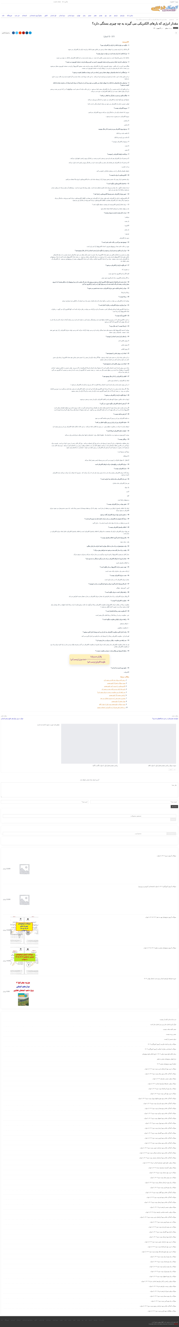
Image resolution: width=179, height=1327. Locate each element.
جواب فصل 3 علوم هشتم (118, 701)
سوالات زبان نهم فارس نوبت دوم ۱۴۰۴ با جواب (163, 1187)
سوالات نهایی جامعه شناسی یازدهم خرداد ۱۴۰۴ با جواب (160, 1212)
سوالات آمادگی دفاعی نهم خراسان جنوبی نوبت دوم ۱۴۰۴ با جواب (158, 1148)
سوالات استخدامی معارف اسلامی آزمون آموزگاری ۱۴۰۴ (160, 1049)
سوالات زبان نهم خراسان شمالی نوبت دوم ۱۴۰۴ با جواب (160, 1182)
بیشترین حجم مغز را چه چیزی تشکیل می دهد (112, 698)
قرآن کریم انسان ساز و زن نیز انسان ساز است (163, 1024)
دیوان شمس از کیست (170, 1039)
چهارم (78, 15)
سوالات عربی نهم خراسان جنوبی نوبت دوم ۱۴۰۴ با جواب (160, 1242)
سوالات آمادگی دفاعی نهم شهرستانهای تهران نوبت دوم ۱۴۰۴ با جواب (157, 1098)
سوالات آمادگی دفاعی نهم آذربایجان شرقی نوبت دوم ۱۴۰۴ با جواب (157, 1158)
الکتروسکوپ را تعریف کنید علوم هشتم (114, 686)
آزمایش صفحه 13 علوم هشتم (117, 695)
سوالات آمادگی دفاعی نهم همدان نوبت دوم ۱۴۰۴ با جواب (160, 1108)
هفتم (95, 15)
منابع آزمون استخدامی (36, 15)
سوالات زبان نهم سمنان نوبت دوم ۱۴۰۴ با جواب (163, 1296)
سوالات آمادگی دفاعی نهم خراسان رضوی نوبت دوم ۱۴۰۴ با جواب (158, 1306)
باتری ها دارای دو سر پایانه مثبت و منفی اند (113, 689)
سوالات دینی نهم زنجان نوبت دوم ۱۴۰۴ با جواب (163, 1177)
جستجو (173, 819)
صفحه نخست (57, 1)
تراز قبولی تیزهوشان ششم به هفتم (166, 1059)
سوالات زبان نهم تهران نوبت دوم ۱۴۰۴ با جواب (163, 1271)
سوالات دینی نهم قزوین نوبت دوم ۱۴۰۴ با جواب (163, 1222)
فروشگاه (9, 15)
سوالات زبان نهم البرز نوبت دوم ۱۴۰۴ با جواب (163, 1301)
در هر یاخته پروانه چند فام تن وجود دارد (114, 680)
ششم (89, 15)
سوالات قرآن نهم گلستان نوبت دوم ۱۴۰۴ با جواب (162, 1232)
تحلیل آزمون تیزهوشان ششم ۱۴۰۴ (166, 1064)
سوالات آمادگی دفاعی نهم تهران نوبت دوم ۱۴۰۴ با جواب (160, 1123)
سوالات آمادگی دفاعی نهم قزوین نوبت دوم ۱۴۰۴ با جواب (160, 1138)
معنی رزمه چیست (171, 1034)
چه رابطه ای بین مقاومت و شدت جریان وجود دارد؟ (111, 692)
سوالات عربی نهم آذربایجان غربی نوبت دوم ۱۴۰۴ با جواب (160, 1069)
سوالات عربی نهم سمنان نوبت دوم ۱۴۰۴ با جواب (162, 1172)
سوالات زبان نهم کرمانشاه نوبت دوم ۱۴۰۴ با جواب (162, 1088)
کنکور (46, 15)
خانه (3, 15)
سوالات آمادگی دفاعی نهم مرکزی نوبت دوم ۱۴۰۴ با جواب (160, 1113)
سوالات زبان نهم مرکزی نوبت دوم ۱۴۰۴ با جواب (162, 1266)
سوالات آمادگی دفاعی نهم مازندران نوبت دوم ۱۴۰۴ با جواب (159, 1103)
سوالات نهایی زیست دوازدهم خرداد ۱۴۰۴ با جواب (162, 1286)
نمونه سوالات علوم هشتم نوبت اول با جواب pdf (112, 704)
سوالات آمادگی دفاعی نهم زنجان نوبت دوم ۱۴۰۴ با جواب (160, 1073)
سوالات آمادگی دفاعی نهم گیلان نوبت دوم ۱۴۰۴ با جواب (160, 1192)
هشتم (100, 15)
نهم (106, 15)
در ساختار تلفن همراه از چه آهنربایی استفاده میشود (111, 707)
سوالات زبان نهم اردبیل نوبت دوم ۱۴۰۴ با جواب (163, 1256)
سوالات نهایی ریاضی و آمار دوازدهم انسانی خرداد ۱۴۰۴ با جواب (158, 1281)
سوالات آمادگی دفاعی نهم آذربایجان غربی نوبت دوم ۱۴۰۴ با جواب (158, 1217)
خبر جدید (17, 15)
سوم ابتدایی (71, 15)
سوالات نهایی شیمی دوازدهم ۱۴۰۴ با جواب (164, 1078)
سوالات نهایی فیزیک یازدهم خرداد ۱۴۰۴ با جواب (163, 1291)
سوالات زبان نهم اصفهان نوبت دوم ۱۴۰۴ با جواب (162, 1276)
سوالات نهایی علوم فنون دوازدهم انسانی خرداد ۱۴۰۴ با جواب (159, 1162)
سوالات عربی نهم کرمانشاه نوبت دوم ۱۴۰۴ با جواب (162, 1246)
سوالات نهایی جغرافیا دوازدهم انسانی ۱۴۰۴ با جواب (162, 1083)
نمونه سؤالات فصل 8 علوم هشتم (116, 683)
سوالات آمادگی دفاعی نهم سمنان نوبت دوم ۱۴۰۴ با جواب (160, 1143)
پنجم (84, 15)
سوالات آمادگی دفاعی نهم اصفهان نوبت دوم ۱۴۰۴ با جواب (160, 1118)
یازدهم (115, 15)
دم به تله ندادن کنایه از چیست (168, 1019)
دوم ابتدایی (62, 15)
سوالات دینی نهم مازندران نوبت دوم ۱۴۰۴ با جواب (162, 1227)
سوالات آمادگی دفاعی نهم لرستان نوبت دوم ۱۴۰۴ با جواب (160, 1202)
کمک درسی (161, 1322)
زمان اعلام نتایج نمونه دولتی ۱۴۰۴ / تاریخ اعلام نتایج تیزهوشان (159, 1054)
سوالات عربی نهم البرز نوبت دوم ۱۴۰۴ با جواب (163, 1093)
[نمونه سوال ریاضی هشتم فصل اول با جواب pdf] (148, 744)
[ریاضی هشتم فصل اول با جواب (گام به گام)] (89, 744)
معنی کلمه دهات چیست (169, 1029)
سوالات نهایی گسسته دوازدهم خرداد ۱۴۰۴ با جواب (162, 1167)
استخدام (24, 15)
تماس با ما (65, 1)
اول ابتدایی (53, 15)
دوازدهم (122, 15)
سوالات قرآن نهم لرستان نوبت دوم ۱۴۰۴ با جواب (162, 1237)
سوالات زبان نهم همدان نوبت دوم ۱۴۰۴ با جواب (163, 1261)
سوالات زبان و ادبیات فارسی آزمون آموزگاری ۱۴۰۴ (162, 1044)
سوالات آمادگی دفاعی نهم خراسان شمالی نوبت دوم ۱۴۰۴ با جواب (158, 1153)
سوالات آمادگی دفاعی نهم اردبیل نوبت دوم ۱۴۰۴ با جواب (160, 1128)
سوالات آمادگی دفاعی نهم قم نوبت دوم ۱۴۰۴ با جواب (161, 1197)
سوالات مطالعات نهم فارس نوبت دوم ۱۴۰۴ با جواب (162, 1311)
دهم (110, 15)
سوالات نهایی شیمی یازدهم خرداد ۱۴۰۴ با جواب (163, 1207)
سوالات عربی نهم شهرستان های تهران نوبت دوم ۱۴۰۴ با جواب (159, 1251)
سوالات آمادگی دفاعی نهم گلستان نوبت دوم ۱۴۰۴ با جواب (160, 1133)
